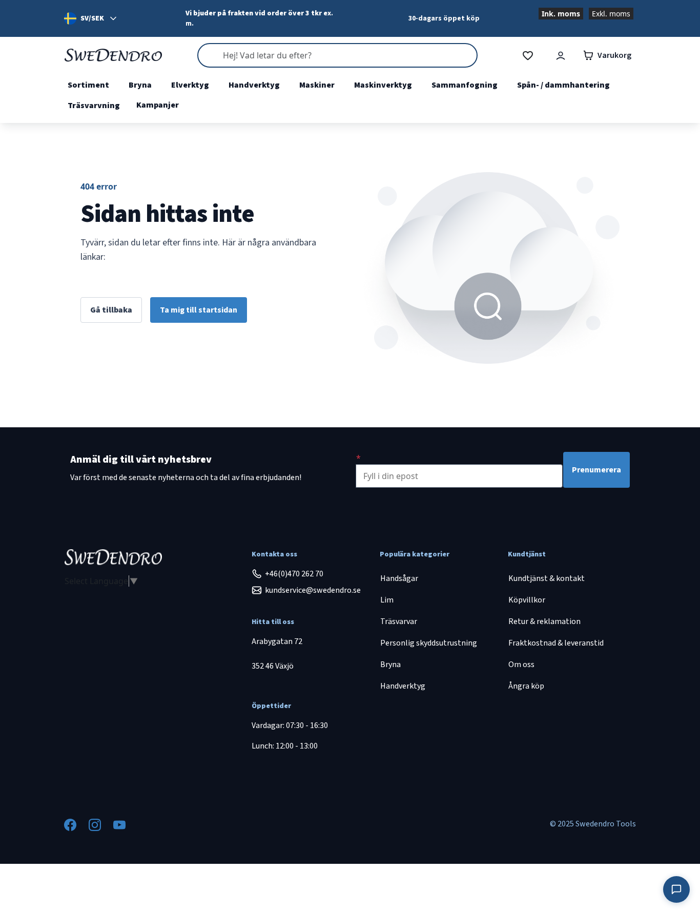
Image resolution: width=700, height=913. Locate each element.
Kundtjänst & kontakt (546, 578)
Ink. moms (561, 13)
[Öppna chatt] (676, 889)
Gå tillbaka (111, 310)
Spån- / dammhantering (563, 85)
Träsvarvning (94, 105)
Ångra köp (526, 686)
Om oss (521, 664)
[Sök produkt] (337, 55)
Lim (387, 600)
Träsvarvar (398, 621)
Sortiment (88, 85)
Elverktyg (190, 85)
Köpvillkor (526, 600)
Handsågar (399, 578)
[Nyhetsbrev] (358, 458)
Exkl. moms (611, 13)
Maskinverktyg (383, 85)
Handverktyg (254, 85)
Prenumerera (596, 469)
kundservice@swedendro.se (313, 590)
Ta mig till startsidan (198, 310)
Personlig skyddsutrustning (428, 643)
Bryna (140, 85)
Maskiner (317, 85)
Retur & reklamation (544, 621)
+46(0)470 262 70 (294, 573)
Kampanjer (157, 105)
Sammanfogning (464, 85)
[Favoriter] (528, 56)
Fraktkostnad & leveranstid (556, 643)
